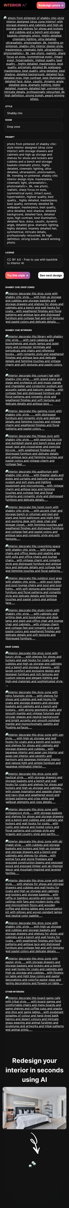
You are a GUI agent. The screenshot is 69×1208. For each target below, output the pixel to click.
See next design (51, 275)
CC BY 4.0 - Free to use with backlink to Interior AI (32, 261)
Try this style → (17, 275)
